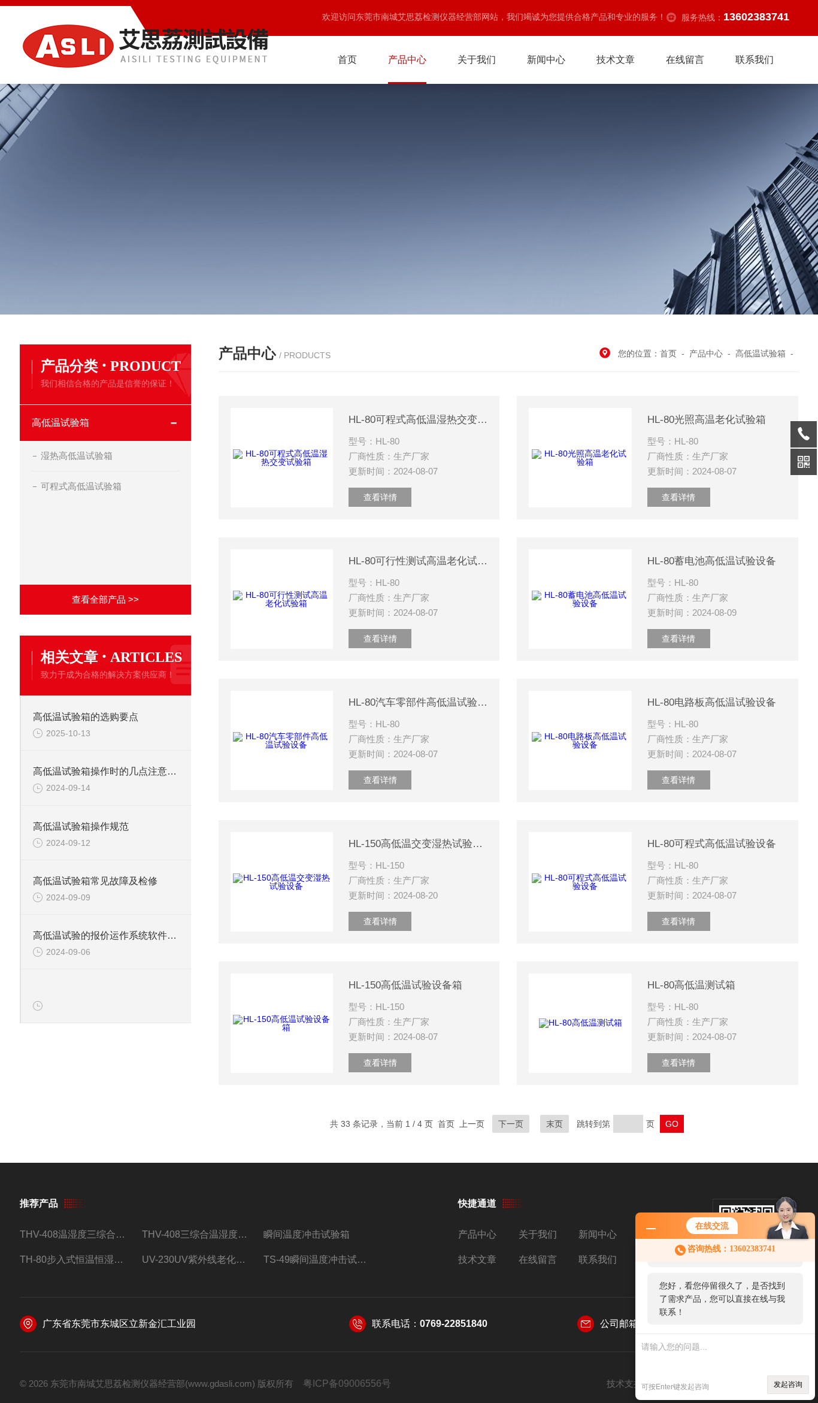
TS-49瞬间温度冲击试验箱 (319, 1259)
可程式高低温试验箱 (81, 486)
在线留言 (685, 60)
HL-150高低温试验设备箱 (405, 985)
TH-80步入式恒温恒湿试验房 (76, 1259)
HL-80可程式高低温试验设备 (711, 843)
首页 (347, 60)
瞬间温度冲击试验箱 (306, 1234)
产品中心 (407, 60)
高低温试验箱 (60, 423)
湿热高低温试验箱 (77, 455)
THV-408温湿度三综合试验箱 (76, 1234)
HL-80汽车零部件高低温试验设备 (418, 702)
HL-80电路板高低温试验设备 (711, 702)
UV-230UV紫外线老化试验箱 (198, 1259)
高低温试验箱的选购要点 (85, 717)
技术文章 (615, 60)
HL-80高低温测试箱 (691, 985)
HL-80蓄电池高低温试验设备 (711, 561)
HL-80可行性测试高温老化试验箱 (418, 561)
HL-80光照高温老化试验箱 (706, 419)
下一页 (510, 1124)
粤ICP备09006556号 (347, 1383)
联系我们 (754, 60)
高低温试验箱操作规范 (81, 826)
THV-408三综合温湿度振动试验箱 (198, 1234)
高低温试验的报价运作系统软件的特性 (106, 935)
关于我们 (477, 60)
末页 (554, 1124)
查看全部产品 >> (105, 599)
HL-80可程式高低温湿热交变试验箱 (418, 419)
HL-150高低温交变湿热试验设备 (418, 843)
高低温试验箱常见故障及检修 (95, 881)
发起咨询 (788, 1384)
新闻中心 (546, 60)
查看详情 (380, 497)
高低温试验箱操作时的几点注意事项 (106, 771)
